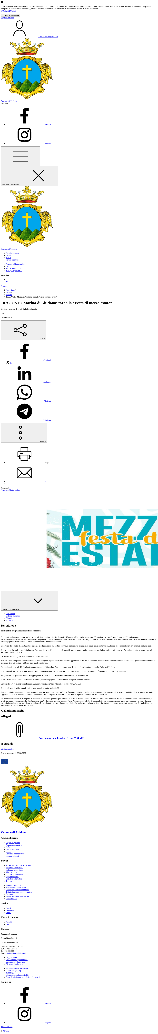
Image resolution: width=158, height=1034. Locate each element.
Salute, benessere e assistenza (17, 896)
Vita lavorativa (11, 872)
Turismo (9, 881)
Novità (8, 292)
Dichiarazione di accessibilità (17, 975)
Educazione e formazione (16, 887)
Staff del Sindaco (7, 749)
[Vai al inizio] (2, 757)
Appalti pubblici (12, 877)
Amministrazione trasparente (17, 968)
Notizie (9, 295)
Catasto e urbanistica (14, 879)
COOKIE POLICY (8, 11)
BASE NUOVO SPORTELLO (18, 865)
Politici (8, 851)
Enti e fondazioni (12, 849)
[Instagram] (7, 282)
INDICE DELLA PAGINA (11, 609)
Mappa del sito (6, 1027)
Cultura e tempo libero (14, 870)
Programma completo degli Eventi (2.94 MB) (61, 738)
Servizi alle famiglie (13, 268)
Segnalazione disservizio (15, 962)
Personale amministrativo (15, 854)
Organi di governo (13, 843)
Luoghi (9, 922)
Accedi (4, 286)
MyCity (6, 1031)
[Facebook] (7, 279)
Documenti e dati (12, 856)
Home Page (10, 290)
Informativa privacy (13, 970)
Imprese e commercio (14, 874)
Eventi (8, 266)
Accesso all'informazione (15, 264)
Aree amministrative (14, 845)
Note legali (10, 973)
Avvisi (8, 913)
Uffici (8, 847)
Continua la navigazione (10, 15)
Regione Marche (7, 18)
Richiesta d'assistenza (14, 964)
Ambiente (10, 894)
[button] (12, 253)
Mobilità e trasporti (13, 885)
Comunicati (10, 910)
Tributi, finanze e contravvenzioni (19, 892)
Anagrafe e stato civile (14, 868)
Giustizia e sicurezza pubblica (17, 890)
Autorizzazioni (11, 899)
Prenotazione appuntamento (17, 960)
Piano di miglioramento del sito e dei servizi (23, 977)
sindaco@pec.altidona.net (17, 953)
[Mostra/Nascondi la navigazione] (20, 156)
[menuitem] (28, 360)
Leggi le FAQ (11, 957)
